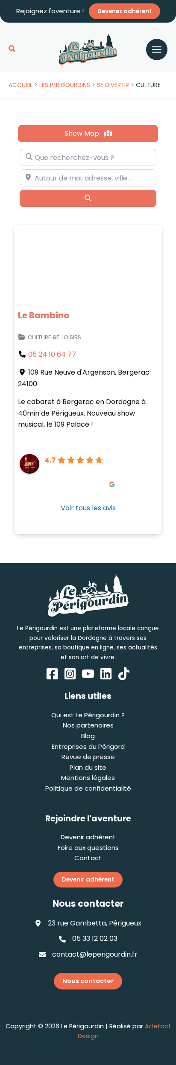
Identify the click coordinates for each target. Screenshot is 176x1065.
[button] (12, 49)
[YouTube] (88, 673)
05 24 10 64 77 (52, 354)
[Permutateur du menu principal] (156, 49)
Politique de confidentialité (88, 788)
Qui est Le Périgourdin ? (88, 714)
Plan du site (88, 767)
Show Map (83, 133)
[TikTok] (123, 673)
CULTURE (39, 337)
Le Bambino (43, 315)
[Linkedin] (106, 673)
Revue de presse (88, 756)
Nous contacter (88, 981)
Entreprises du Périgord (88, 746)
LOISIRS (71, 337)
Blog (88, 735)
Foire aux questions (88, 847)
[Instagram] (70, 673)
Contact (88, 857)
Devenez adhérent (124, 11)
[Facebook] (52, 673)
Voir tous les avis (88, 508)
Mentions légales (88, 777)
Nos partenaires (88, 725)
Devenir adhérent (88, 836)
